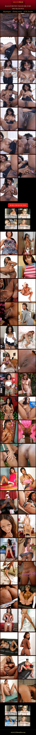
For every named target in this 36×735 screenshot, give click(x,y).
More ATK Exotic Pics (18, 205)
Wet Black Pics (18, 9)
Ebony (18, 2)
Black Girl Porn (24, 6)
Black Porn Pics (11, 6)
